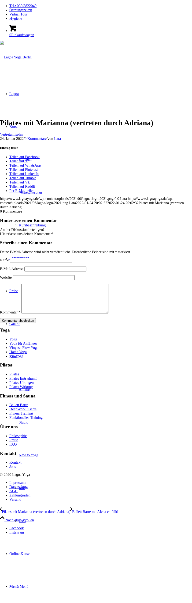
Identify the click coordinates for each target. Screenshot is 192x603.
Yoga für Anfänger (23, 343)
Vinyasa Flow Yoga (23, 348)
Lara (57, 139)
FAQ (13, 444)
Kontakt (15, 462)
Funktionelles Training (26, 418)
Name (4, 260)
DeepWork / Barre (23, 409)
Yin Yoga (16, 356)
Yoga (13, 339)
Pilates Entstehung (23, 378)
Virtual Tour (18, 14)
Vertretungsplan (11, 134)
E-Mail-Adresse (11, 269)
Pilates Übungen (21, 383)
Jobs (12, 467)
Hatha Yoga (18, 352)
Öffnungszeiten (20, 10)
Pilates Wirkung (21, 387)
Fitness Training (21, 413)
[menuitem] (100, 6)
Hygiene (15, 18)
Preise (13, 440)
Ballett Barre (18, 405)
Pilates (14, 374)
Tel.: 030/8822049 (23, 6)
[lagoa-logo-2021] (16, 57)
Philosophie (18, 436)
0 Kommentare (36, 139)
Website (6, 277)
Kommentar (10, 312)
